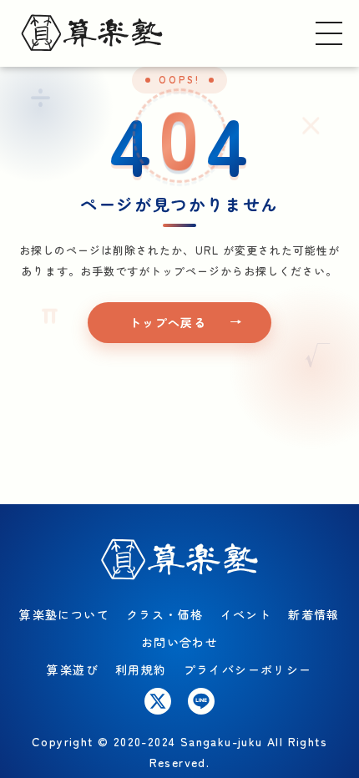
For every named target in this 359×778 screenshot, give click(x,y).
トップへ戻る (167, 322)
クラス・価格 (164, 614)
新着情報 (314, 614)
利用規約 (141, 669)
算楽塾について (64, 614)
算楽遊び (73, 669)
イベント (246, 614)
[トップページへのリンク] (92, 33)
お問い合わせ (179, 642)
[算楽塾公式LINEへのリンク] (201, 701)
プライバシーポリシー (248, 669)
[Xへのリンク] (157, 701)
